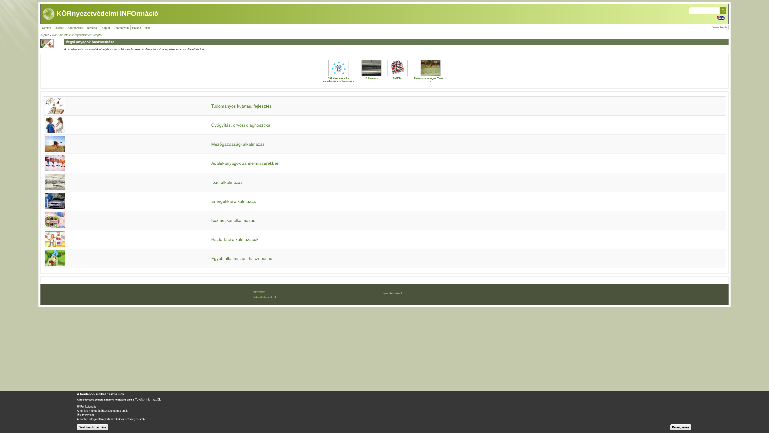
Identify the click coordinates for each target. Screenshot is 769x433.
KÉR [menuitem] (147, 28)
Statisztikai (87, 415)
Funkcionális (88, 406)
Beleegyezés (680, 427)
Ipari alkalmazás (227, 182)
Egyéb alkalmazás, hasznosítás (241, 258)
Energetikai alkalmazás (233, 201)
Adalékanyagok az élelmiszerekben (245, 163)
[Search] (723, 10)
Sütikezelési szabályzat (264, 296)
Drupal (385, 292)
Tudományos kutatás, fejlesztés (241, 106)
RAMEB (397, 78)
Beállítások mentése (92, 427)
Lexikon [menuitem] (59, 28)
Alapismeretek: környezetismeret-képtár (77, 35)
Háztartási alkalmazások (235, 239)
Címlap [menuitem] (46, 28)
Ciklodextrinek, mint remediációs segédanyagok (337, 80)
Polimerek (370, 78)
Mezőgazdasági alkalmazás (238, 144)
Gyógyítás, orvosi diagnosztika (240, 125)
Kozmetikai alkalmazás (233, 220)
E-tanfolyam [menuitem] (121, 28)
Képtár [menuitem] (106, 28)
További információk (148, 399)
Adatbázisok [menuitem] (75, 28)
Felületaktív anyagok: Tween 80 (430, 78)
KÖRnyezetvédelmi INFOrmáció (106, 13)
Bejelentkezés (719, 27)
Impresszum (259, 291)
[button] (338, 68)
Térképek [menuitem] (92, 28)
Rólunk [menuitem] (136, 28)
